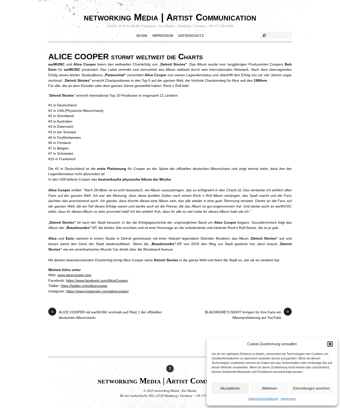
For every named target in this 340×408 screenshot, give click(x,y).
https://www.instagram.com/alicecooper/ (97, 291)
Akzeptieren (230, 388)
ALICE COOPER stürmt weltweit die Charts (125, 56)
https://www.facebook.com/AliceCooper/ (97, 280)
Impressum (288, 399)
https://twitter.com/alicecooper (84, 286)
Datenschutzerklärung (263, 399)
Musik (141, 36)
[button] (330, 343)
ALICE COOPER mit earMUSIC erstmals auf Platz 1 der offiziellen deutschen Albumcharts (106, 315)
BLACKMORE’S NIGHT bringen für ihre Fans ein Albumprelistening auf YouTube (247, 315)
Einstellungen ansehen (311, 388)
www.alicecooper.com (74, 275)
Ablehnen (269, 388)
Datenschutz (191, 36)
